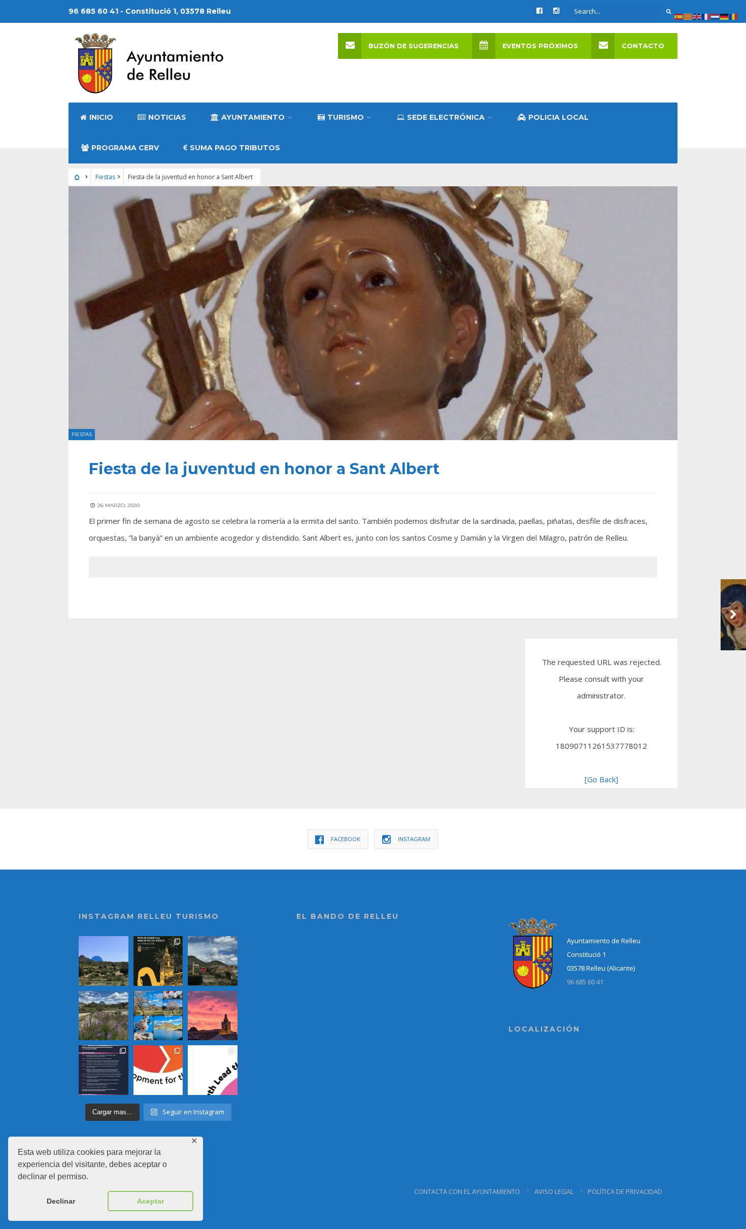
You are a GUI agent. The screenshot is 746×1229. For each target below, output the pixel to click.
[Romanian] (733, 16)
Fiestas (105, 177)
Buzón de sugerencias (413, 46)
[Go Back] (601, 779)
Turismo (345, 117)
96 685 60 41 (585, 981)
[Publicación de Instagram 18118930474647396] (213, 961)
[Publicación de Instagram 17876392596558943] (103, 1016)
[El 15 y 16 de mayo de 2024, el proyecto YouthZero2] (158, 1070)
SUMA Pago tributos (235, 147)
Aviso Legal (553, 1191)
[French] (706, 16)
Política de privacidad (625, 1191)
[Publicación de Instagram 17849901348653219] (213, 1016)
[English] (697, 16)
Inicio (101, 117)
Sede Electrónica (446, 117)
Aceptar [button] (150, 1201)
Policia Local (558, 117)
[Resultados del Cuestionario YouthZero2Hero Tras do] (213, 1070)
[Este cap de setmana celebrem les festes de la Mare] (158, 961)
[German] (724, 16)
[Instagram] (556, 11)
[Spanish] (679, 16)
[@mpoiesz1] (158, 1016)
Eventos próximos (540, 46)
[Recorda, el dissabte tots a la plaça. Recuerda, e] (103, 1070)
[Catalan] (688, 16)
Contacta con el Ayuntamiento (467, 1191)
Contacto (643, 46)
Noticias (167, 117)
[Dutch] (715, 16)
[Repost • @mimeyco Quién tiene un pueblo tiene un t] (103, 961)
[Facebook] (539, 11)
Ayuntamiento (253, 117)
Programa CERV (125, 147)
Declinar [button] (61, 1201)
